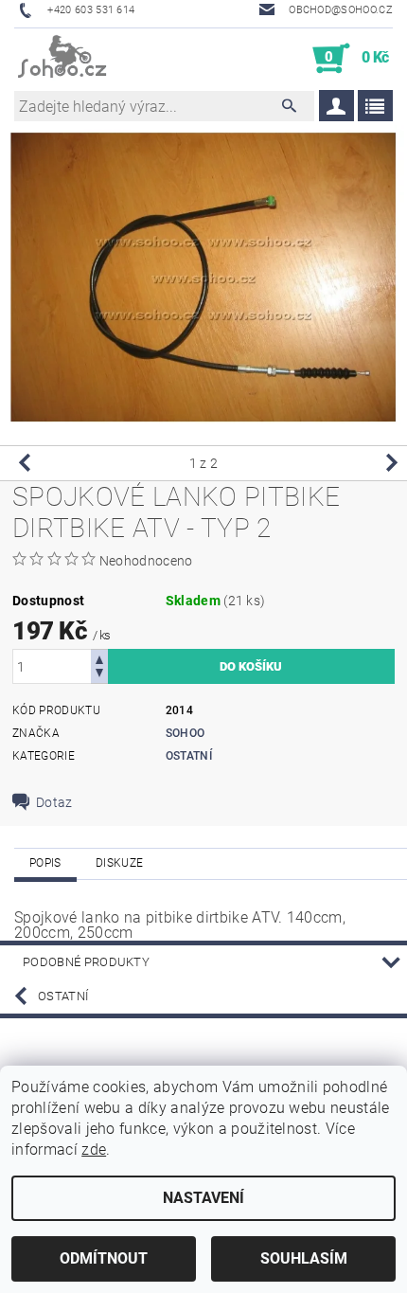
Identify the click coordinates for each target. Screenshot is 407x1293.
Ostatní (189, 756)
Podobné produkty (86, 962)
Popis (45, 863)
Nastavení (203, 1198)
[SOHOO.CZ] (63, 58)
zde (93, 1149)
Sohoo (185, 733)
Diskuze (119, 863)
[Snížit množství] (99, 675)
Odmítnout (104, 1258)
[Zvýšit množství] (99, 658)
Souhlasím (303, 1258)
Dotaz (54, 802)
